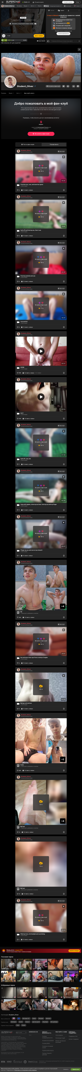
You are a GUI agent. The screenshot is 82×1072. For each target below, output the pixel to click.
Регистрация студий (60, 1038)
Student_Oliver (26, 150)
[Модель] (79, 49)
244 (20, 418)
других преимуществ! (66, 31)
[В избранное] (3, 35)
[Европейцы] (19, 1018)
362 (20, 617)
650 (20, 372)
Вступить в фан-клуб (42, 134)
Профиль (19, 6)
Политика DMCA (46, 1043)
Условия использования (48, 1040)
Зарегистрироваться (63, 33)
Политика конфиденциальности (47, 1037)
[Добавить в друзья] (73, 86)
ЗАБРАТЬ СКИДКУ (74, 950)
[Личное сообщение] (78, 86)
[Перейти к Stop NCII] (33, 1062)
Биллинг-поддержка (74, 1039)
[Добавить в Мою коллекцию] (64, 190)
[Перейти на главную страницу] (13, 2)
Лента (39, 6)
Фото (33, 6)
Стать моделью (59, 1035)
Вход (77, 2)
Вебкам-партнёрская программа (60, 1041)
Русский (20, 1032)
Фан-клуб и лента (29, 93)
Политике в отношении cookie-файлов (25, 1070)
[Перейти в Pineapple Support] (25, 1061)
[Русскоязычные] (14, 1018)
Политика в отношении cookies (47, 1047)
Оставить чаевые (28, 190)
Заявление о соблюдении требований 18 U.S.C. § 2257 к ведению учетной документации (56, 1062)
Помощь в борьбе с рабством (47, 1054)
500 (20, 770)
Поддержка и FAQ (73, 1036)
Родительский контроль (48, 1050)
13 (19, 832)
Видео (26, 6)
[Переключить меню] (2, 2)
